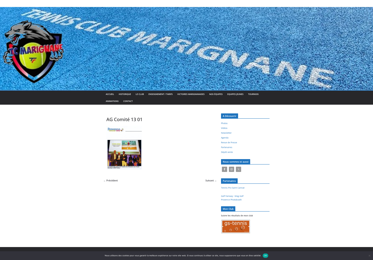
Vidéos (224, 128)
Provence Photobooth (231, 199)
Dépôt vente (227, 152)
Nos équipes (216, 94)
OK (265, 255)
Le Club (140, 94)
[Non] (369, 255)
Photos (224, 123)
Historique (125, 94)
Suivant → (211, 180)
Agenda (224, 137)
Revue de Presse (229, 142)
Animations (112, 101)
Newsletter (226, 132)
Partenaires (226, 147)
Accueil (110, 94)
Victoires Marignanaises (191, 94)
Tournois (253, 94)
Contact (128, 101)
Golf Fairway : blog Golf (232, 196)
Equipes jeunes (235, 94)
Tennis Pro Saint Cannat (232, 187)
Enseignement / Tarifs (160, 94)
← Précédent (110, 180)
